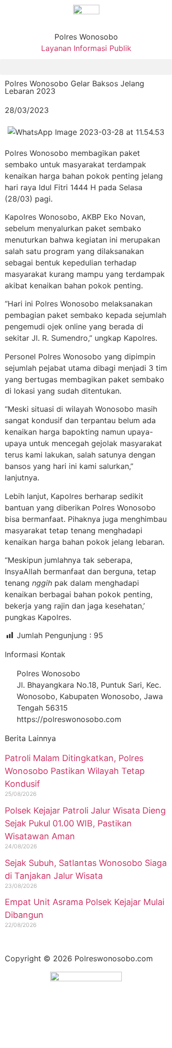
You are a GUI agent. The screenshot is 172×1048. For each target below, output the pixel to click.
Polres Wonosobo (86, 36)
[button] (86, 67)
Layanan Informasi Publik (86, 48)
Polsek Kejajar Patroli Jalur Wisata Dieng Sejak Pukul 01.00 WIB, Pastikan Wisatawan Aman (85, 823)
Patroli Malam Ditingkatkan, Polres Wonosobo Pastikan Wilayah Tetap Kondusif (75, 771)
